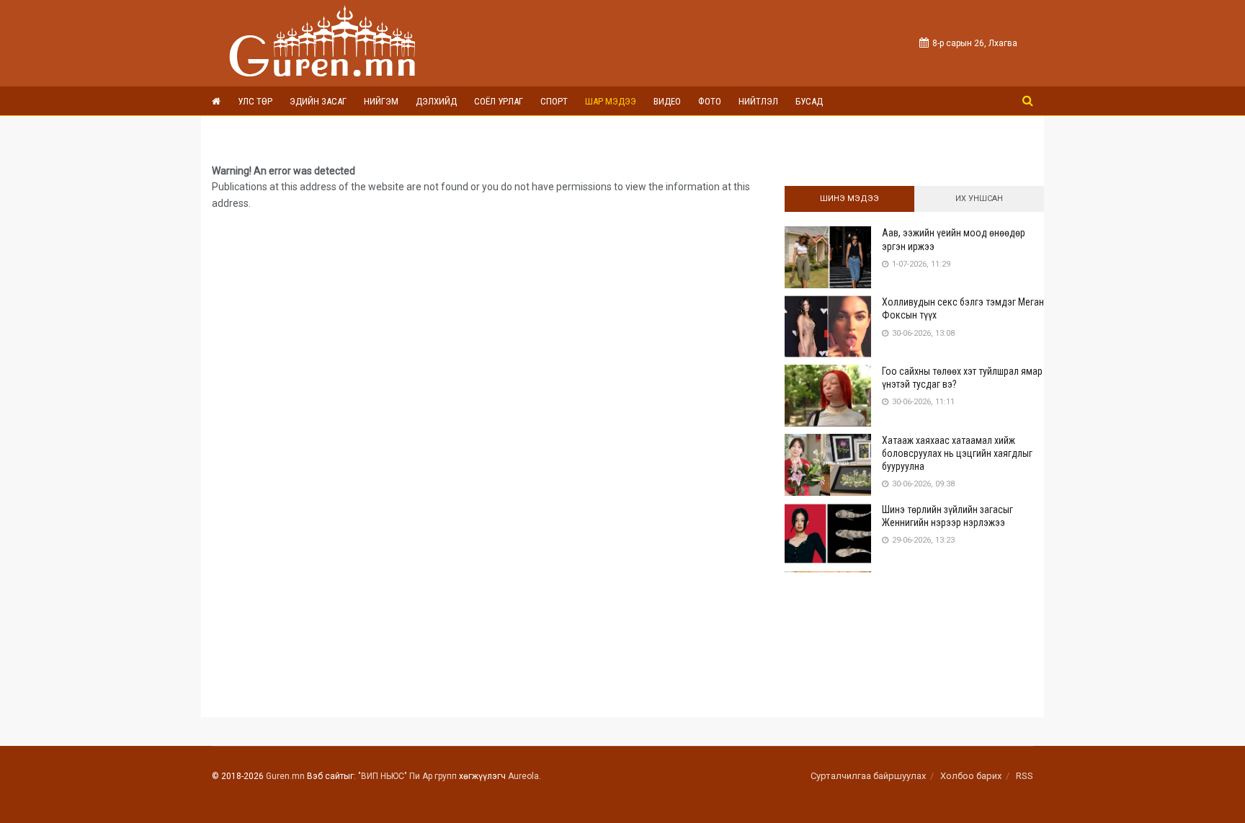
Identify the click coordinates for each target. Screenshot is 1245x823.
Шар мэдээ (610, 101)
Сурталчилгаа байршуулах (868, 775)
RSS (1024, 775)
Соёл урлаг (498, 101)
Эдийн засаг (318, 101)
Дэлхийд (436, 101)
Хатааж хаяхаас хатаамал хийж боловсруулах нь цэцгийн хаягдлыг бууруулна (957, 453)
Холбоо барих (970, 775)
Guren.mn (285, 776)
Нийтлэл (758, 101)
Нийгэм (381, 101)
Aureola (523, 776)
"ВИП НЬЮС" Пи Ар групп (407, 776)
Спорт (554, 101)
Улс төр (255, 101)
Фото (709, 101)
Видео (667, 101)
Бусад (809, 101)
